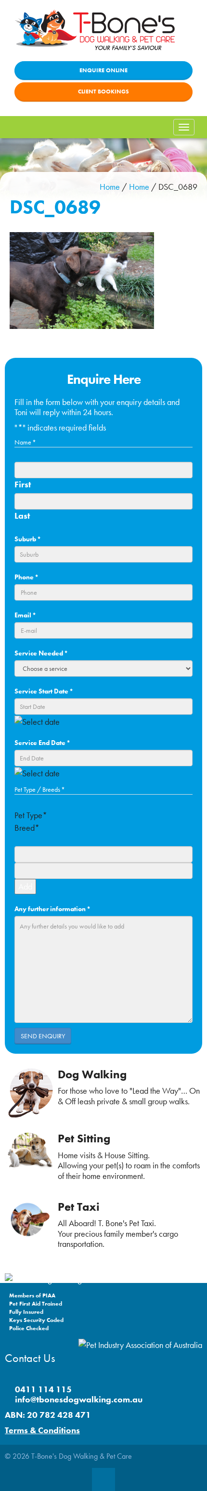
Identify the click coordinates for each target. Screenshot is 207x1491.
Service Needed (41, 653)
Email (25, 615)
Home (110, 186)
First (22, 484)
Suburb (27, 539)
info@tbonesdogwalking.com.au (78, 1399)
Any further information (52, 908)
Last (22, 515)
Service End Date (42, 742)
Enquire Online (103, 70)
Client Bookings (103, 91)
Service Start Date (43, 691)
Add (25, 886)
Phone (26, 577)
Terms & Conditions (42, 1430)
